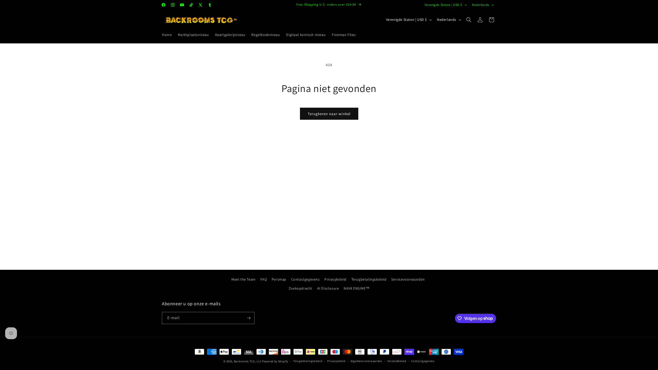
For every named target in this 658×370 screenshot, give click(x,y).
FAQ (263, 279)
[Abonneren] (248, 318)
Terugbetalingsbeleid (369, 279)
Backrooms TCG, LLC (247, 361)
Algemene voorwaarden (366, 361)
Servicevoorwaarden (408, 279)
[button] (468, 19)
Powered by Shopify (275, 361)
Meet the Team (243, 279)
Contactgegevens (305, 279)
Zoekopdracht (300, 288)
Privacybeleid (335, 279)
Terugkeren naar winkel (329, 113)
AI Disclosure (328, 288)
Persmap (279, 279)
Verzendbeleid (396, 361)
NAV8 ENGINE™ (356, 288)
